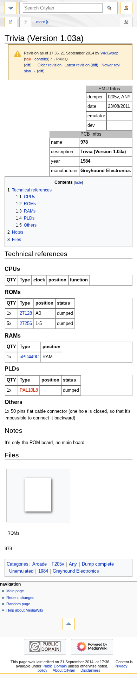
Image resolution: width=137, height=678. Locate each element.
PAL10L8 (29, 390)
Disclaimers (90, 670)
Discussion (26, 22)
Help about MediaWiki (24, 610)
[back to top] (69, 624)
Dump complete (98, 564)
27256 (26, 323)
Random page (18, 604)
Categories (17, 564)
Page (11, 22)
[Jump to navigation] (11, 8)
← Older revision (47, 65)
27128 (26, 313)
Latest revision (77, 65)
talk (28, 59)
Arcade (39, 564)
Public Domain (55, 666)
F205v (58, 564)
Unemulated (21, 571)
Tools (126, 22)
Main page (15, 591)
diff (27, 65)
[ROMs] (38, 496)
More (40, 22)
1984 (43, 571)
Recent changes (20, 597)
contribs (41, 59)
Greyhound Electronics (76, 571)
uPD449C (29, 356)
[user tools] (126, 8)
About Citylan (64, 670)
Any (73, 564)
